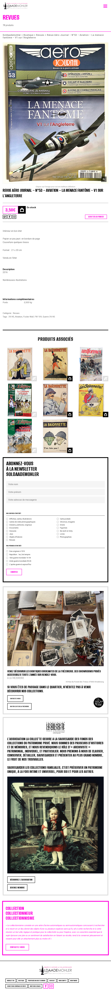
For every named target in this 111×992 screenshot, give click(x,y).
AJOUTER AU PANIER (96, 216)
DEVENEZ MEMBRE (17, 887)
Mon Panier (73, 980)
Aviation (18, 316)
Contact (52, 980)
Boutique (28, 35)
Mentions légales (35, 986)
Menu (105, 5)
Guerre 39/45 (49, 316)
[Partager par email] (5, 217)
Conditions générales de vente (16, 986)
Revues (40, 35)
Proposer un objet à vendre (36, 980)
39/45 (11, 316)
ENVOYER (14, 572)
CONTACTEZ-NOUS (15, 698)
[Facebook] (9, 217)
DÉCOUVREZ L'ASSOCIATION (21, 879)
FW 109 (38, 316)
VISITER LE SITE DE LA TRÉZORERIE (19, 706)
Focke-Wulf (28, 316)
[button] (55, 113)
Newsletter (10, 980)
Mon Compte (62, 980)
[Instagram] (14, 217)
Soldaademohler (12, 35)
